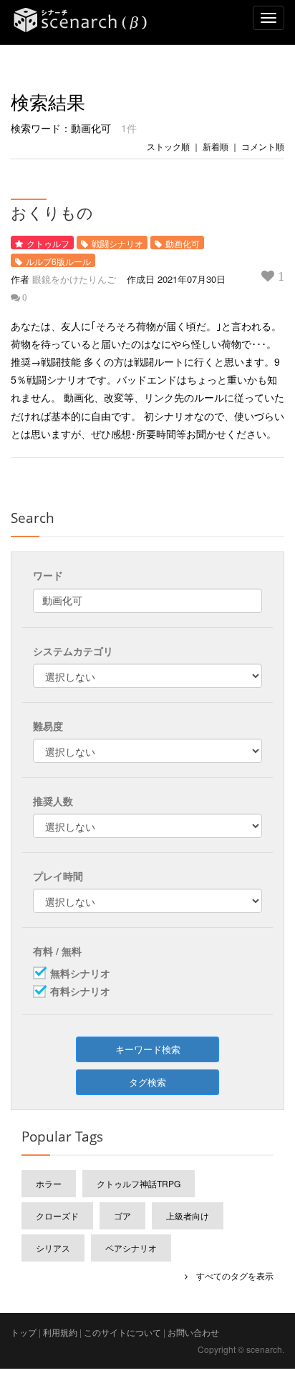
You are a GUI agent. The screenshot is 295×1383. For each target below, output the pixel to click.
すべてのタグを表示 (231, 1275)
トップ (24, 1332)
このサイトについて (122, 1332)
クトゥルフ (47, 243)
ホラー (49, 1183)
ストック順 (168, 146)
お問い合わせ (193, 1332)
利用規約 (60, 1332)
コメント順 (262, 146)
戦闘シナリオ (117, 243)
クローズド (57, 1215)
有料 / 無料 (57, 951)
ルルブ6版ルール (58, 261)
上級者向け (187, 1215)
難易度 (48, 726)
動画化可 (182, 243)
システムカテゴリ (73, 651)
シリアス (53, 1248)
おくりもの (52, 212)
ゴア (122, 1215)
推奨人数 (53, 801)
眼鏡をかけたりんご (74, 279)
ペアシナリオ (131, 1248)
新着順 (215, 146)
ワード (48, 575)
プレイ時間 (58, 876)
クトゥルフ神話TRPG (138, 1183)
